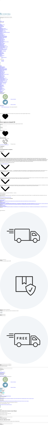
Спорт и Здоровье (2, 55)
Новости (1, 54)
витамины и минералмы (3, 51)
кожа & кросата (2, 85)
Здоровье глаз (1, 38)
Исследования (1, 52)
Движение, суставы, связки (3, 37)
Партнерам (2, 60)
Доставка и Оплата (31, 398)
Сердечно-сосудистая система (3, 80)
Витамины (1, 25)
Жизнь (1, 84)
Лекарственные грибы (2, 30)
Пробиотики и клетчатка (3, 31)
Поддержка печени (2, 78)
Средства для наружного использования (5, 32)
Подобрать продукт (2, 47)
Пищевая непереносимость (3, 45)
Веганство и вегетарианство (3, 68)
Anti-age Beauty (2, 35)
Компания (1, 56)
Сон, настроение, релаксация (3, 49)
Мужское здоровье (2, 75)
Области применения (2, 67)
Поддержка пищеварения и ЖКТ (4, 79)
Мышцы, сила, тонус (2, 43)
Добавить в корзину (2, 130)
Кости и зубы (1, 42)
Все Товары (1, 34)
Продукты (1, 87)
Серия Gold (1, 48)
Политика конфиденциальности (8, 404)
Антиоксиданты (2, 26)
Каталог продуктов (2, 24)
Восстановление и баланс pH (3, 36)
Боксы (1, 27)
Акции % (28, 398)
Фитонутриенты (2, 33)
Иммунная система (2, 39)
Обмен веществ (2, 77)
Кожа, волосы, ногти (2, 72)
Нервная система (2, 44)
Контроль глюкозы (2, 73)
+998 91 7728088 (2, 21)
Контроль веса (1, 40)
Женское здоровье (2, 70)
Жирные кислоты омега (3, 28)
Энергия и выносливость (3, 82)
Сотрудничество (2, 90)
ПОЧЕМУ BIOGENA (4, 57)
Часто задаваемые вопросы (23, 398)
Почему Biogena (18, 398)
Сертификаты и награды (13, 398)
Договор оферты (2, 404)
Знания (1, 50)
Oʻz (1, 65)
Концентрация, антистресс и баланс (4, 41)
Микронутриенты (2, 53)
